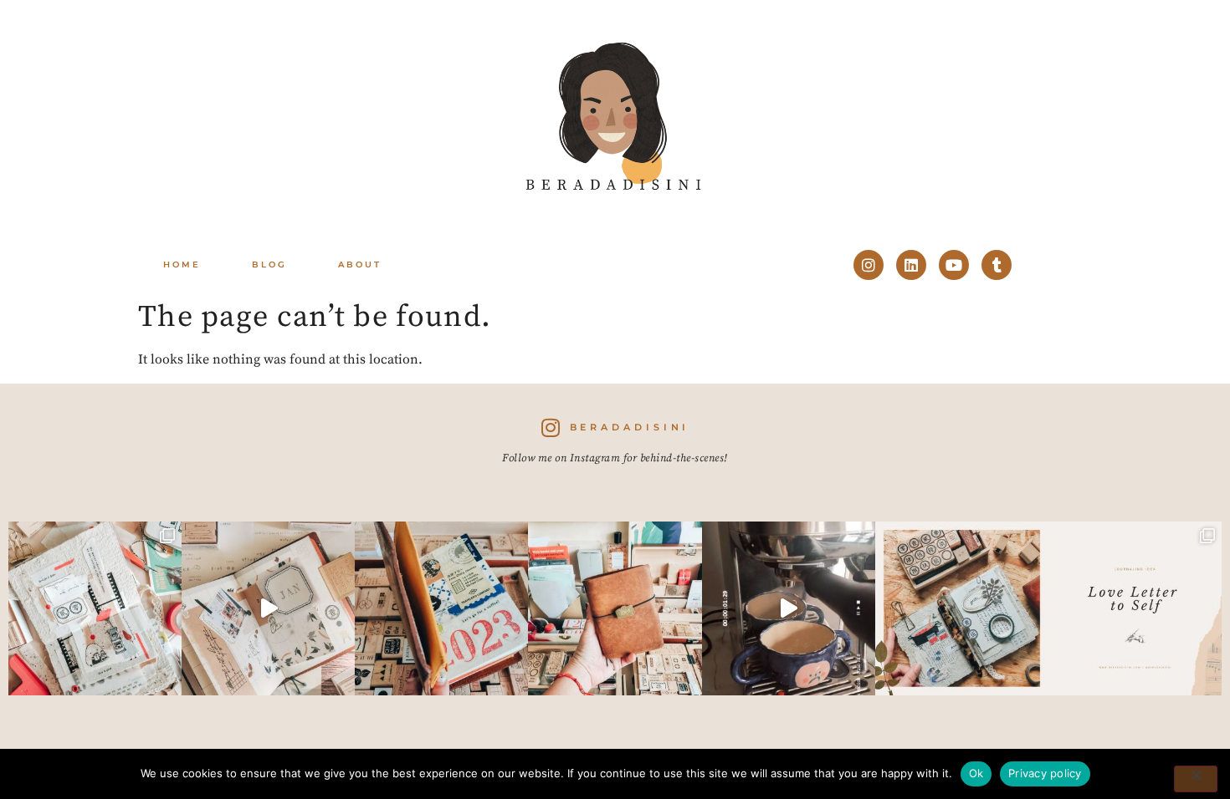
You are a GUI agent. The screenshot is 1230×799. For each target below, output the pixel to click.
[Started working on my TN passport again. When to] (614, 608)
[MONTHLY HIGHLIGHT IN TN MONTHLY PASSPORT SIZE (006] (268, 608)
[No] (1195, 779)
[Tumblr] (996, 265)
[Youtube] (954, 265)
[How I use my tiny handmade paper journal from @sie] (961, 608)
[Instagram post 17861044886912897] (788, 608)
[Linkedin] (911, 265)
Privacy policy (1045, 773)
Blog (269, 264)
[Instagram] (868, 265)
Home (182, 264)
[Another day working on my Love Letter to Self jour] (95, 608)
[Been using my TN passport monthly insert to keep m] (441, 608)
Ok (976, 773)
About (360, 264)
